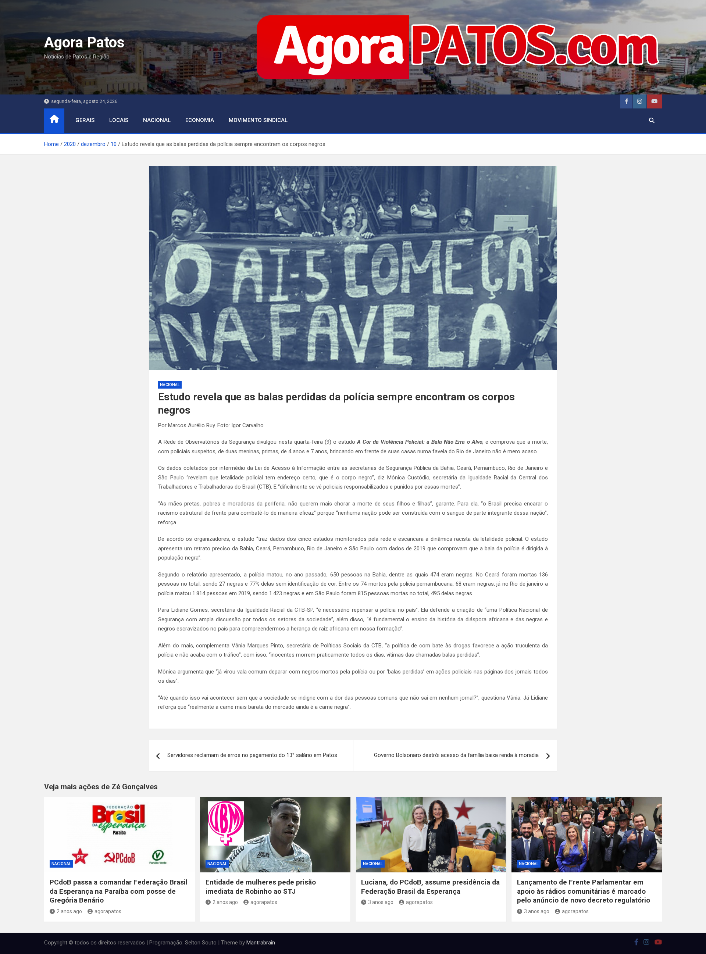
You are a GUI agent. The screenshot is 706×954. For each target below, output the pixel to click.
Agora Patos (84, 42)
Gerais (85, 120)
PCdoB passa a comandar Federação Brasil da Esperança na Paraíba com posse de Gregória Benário (119, 891)
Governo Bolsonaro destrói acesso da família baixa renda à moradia (456, 755)
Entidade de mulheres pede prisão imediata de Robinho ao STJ (261, 887)
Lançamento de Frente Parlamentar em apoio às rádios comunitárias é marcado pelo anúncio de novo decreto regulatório (583, 891)
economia (199, 120)
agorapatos (108, 911)
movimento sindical (258, 120)
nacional (157, 120)
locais (118, 120)
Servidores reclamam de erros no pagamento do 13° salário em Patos (252, 755)
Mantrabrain (260, 942)
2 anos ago (69, 911)
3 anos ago (380, 902)
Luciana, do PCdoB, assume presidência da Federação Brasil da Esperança (430, 887)
